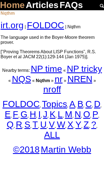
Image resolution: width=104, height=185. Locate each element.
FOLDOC (45, 25)
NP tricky (84, 69)
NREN (79, 79)
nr (59, 79)
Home (12, 5)
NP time (46, 69)
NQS (21, 79)
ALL (52, 135)
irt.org (12, 25)
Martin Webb (66, 149)
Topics (54, 104)
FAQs (71, 5)
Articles (42, 5)
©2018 (26, 149)
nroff (52, 89)
